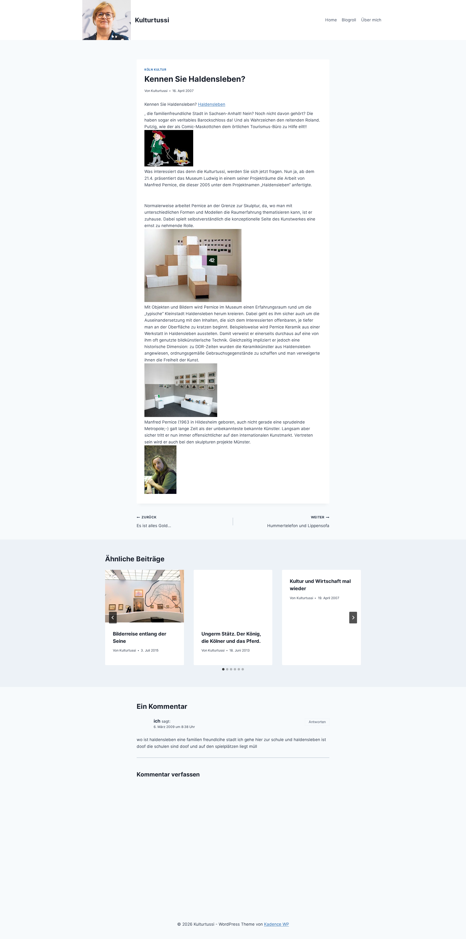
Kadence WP (276, 924)
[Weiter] (353, 617)
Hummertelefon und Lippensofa (298, 521)
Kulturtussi (159, 91)
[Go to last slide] (113, 617)
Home (331, 19)
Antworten (317, 722)
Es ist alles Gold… (154, 521)
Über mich (371, 19)
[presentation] (144, 596)
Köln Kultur (155, 69)
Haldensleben (211, 104)
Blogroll (349, 19)
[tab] (223, 669)
